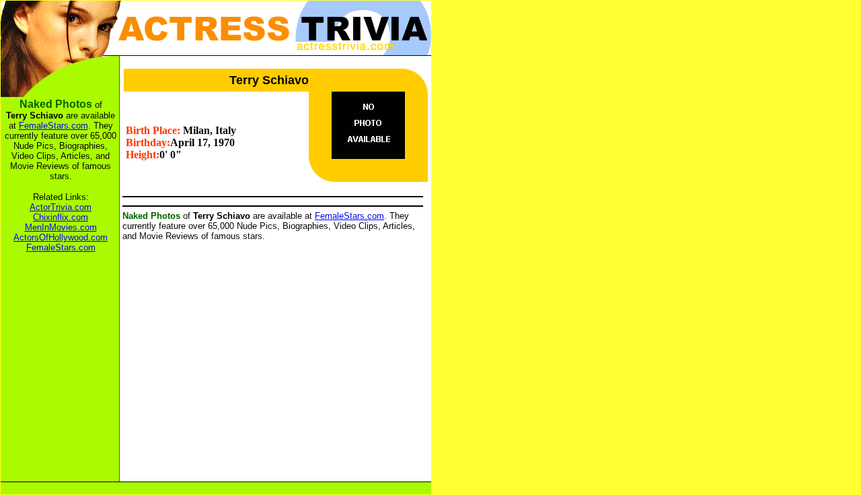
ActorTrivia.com (60, 207)
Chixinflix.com (60, 217)
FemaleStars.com (349, 216)
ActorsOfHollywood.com (60, 237)
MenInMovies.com (61, 227)
